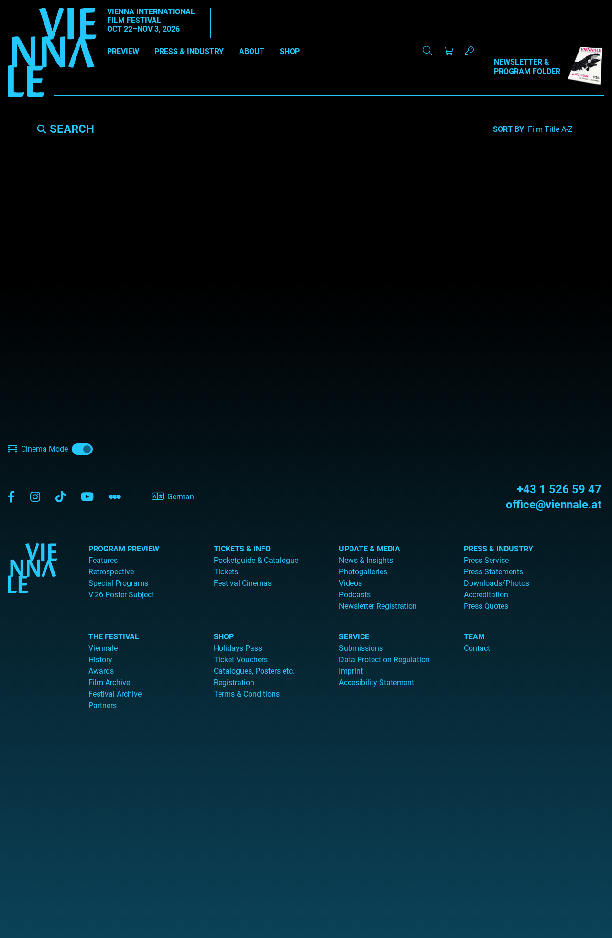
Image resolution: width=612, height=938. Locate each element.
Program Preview (123, 548)
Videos (350, 583)
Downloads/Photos (496, 583)
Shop (290, 51)
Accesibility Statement (376, 682)
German (180, 496)
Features (103, 560)
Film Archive (109, 682)
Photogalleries (363, 571)
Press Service (486, 560)
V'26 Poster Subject (121, 594)
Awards (101, 671)
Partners (102, 705)
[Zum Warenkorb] (448, 50)
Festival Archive (115, 694)
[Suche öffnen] (427, 50)
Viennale (103, 648)
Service (354, 636)
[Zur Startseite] (52, 54)
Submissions (361, 648)
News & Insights (366, 560)
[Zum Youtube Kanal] (87, 497)
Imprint (351, 671)
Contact (477, 648)
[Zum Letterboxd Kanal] (115, 497)
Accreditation (486, 594)
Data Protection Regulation (384, 659)
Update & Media (369, 548)
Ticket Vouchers (241, 659)
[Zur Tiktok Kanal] (60, 497)
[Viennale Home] (32, 625)
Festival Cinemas (243, 583)
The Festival (113, 636)
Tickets (226, 571)
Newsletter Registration (378, 606)
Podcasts (355, 594)
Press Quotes (486, 606)
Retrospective (111, 571)
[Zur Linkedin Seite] (35, 497)
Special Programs (118, 583)
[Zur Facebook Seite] (11, 497)
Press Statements (493, 571)
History (100, 659)
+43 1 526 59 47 (559, 489)
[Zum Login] (469, 50)
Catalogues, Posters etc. (254, 671)
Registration (234, 682)
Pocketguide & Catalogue (256, 560)
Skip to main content (35, 5)
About (251, 51)
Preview (123, 51)
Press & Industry (189, 51)
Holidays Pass (238, 648)
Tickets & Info (242, 548)
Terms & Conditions (247, 694)
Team (474, 636)
